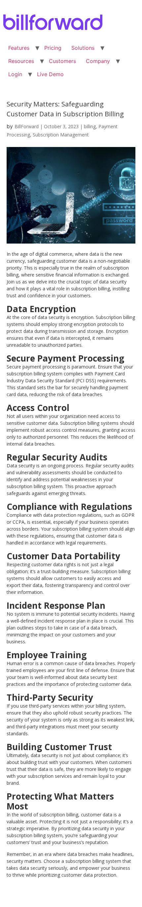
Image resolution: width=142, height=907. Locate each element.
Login (15, 74)
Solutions (82, 47)
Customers (62, 61)
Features (18, 47)
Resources (21, 61)
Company (98, 61)
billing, (91, 126)
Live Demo (50, 74)
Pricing (52, 47)
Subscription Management (61, 135)
